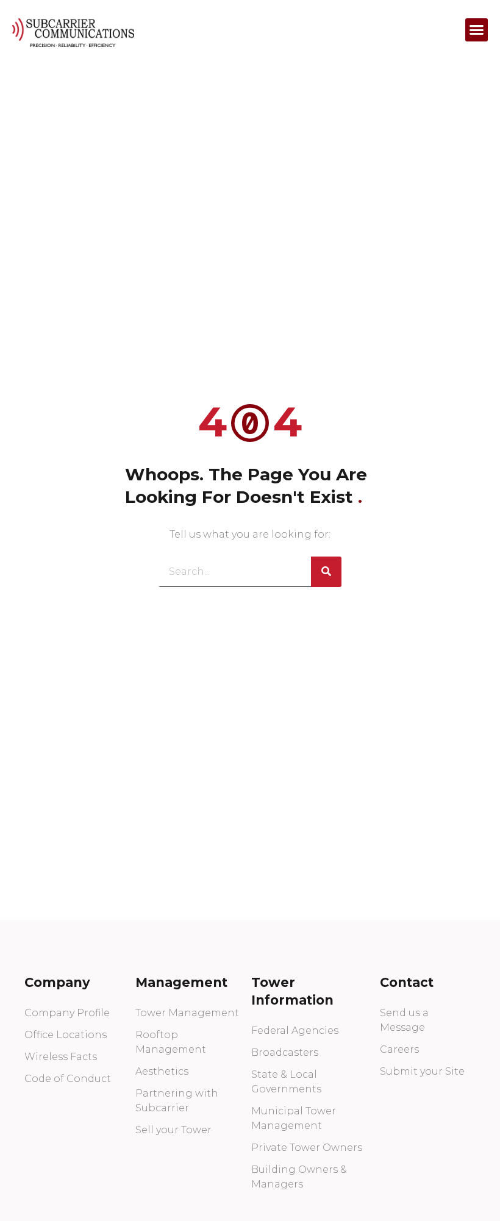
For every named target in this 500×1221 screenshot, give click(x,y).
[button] (476, 29)
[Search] (326, 572)
